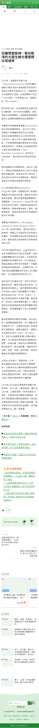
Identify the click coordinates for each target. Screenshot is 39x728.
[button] (36, 7)
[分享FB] (5, 11)
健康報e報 (21, 707)
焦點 (3, 7)
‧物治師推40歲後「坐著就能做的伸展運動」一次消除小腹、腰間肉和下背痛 (19, 476)
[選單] (36, 3)
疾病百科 (32, 716)
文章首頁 (19, 719)
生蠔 (25, 250)
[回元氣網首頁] (8, 2)
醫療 (26, 7)
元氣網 (7, 49)
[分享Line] (15, 11)
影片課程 (6, 590)
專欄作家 (26, 719)
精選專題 (25, 716)
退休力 (12, 719)
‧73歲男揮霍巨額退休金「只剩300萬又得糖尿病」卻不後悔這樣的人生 (19, 486)
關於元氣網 (7, 716)
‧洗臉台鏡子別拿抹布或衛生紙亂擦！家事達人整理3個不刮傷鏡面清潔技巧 (19, 496)
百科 (32, 7)
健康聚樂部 (16, 716)
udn (3, 49)
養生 (9, 7)
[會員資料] (33, 3)
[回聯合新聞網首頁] (3, 3)
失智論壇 (17, 7)
